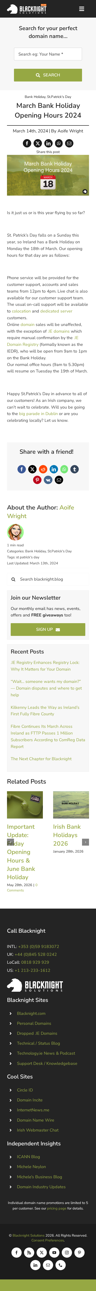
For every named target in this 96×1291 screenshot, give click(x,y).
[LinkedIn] (48, 143)
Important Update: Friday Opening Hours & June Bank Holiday (25, 805)
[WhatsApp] (59, 143)
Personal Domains (34, 1023)
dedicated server (56, 311)
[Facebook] (27, 143)
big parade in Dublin (38, 413)
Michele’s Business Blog (39, 1177)
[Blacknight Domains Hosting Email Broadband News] (26, 6)
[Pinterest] (37, 480)
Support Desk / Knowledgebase (47, 1063)
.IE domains (59, 331)
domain (27, 324)
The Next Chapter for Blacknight (41, 759)
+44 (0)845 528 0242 (36, 954)
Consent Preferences (47, 1240)
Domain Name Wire (35, 1120)
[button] (10, 842)
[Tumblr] (74, 469)
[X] (37, 143)
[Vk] (48, 480)
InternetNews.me (33, 1110)
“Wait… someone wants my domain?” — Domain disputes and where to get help (46, 688)
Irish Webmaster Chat (37, 1130)
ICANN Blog (28, 1157)
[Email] (69, 143)
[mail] (48, 1265)
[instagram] (67, 1252)
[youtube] (54, 1252)
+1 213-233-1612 (32, 970)
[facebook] (16, 1252)
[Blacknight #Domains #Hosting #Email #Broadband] (35, 980)
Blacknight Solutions (29, 1235)
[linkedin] (35, 1265)
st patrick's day (27, 557)
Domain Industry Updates (41, 1187)
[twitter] (42, 1252)
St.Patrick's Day (59, 96)
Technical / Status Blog (38, 1043)
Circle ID (25, 1090)
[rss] (29, 1252)
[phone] (60, 1265)
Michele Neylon (31, 1166)
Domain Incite (30, 1100)
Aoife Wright (70, 131)
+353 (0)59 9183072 (38, 946)
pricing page (56, 1208)
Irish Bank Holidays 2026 (71, 805)
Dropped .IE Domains (37, 1033)
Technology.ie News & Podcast (46, 1053)
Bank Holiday (35, 96)
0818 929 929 (35, 962)
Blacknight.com (31, 1013)
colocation (21, 311)
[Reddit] (43, 469)
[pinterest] (79, 1252)
